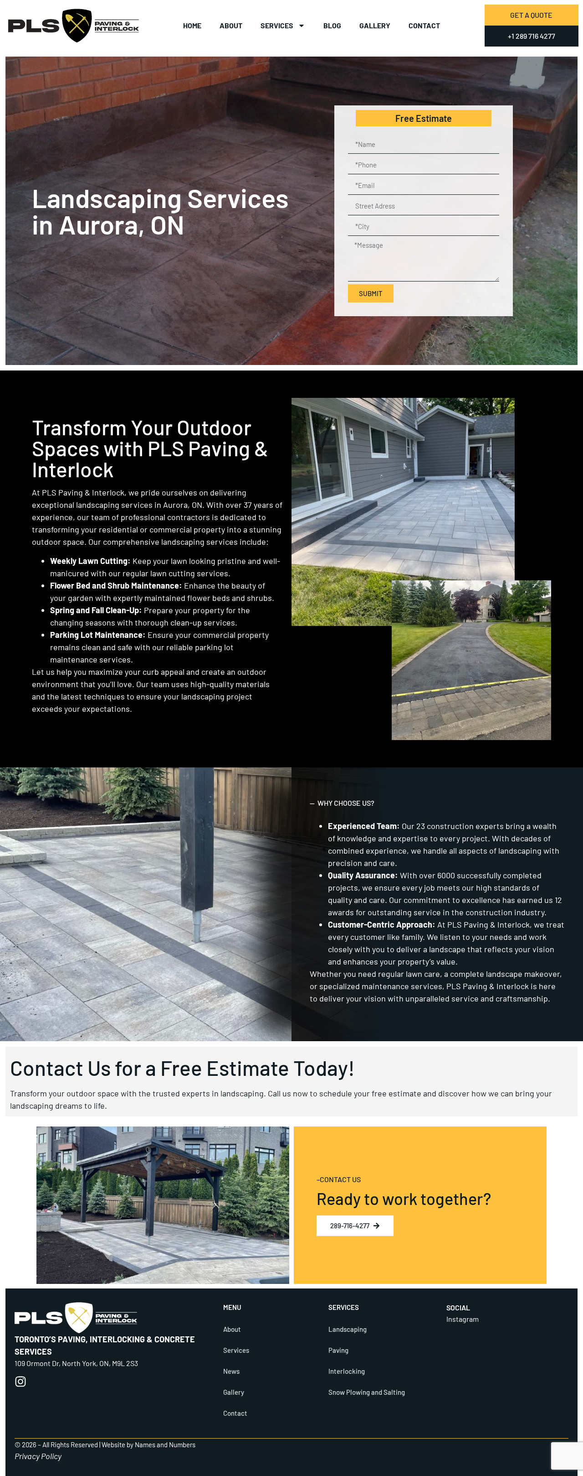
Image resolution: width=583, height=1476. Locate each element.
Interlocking (346, 1371)
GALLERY (374, 25)
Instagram (462, 1318)
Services (277, 25)
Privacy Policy (38, 1456)
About (231, 25)
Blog (332, 25)
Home (192, 25)
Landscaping (348, 1329)
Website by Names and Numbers (148, 1444)
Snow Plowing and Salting (366, 1392)
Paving (338, 1350)
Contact (424, 25)
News (231, 1371)
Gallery (233, 1392)
